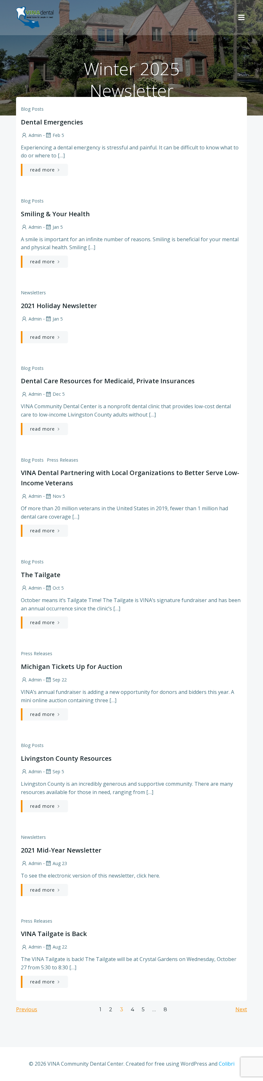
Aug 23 (60, 863)
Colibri (226, 1063)
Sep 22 (60, 680)
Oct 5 (58, 588)
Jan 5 (58, 227)
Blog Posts (32, 109)
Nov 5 (59, 496)
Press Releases (62, 460)
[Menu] (241, 17)
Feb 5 (58, 135)
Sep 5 (58, 771)
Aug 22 (60, 947)
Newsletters (33, 293)
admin (35, 135)
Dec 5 (59, 394)
